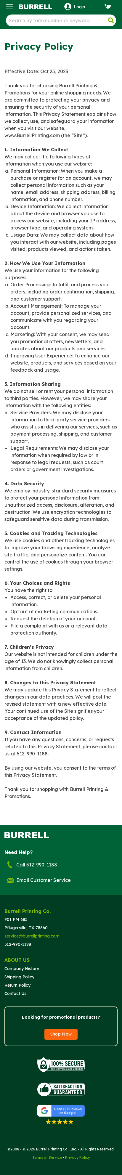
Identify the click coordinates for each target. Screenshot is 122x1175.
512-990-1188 (17, 944)
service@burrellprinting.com (32, 936)
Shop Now (61, 1034)
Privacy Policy (77, 1157)
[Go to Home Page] (35, 5)
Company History (21, 968)
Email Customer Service (43, 880)
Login (79, 6)
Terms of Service (47, 1157)
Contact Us (15, 993)
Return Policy (17, 985)
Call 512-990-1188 (36, 865)
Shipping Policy (19, 977)
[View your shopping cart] (108, 6)
